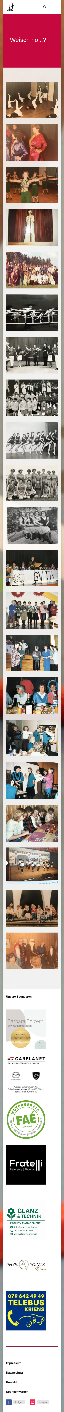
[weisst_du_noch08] (32, 840)
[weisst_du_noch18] (32, 415)
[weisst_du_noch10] (32, 755)
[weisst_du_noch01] (32, 245)
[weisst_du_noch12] (32, 670)
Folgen (19, 1402)
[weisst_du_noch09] (32, 798)
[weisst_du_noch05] (32, 968)
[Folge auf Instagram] (32, 1402)
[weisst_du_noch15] (32, 542)
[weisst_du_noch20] (32, 330)
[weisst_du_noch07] (32, 883)
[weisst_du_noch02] (32, 202)
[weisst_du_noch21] (32, 287)
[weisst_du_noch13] (32, 627)
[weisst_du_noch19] (32, 372)
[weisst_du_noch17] (32, 457)
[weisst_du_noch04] (32, 117)
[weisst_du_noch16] (32, 500)
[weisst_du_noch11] (32, 712)
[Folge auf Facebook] (9, 1402)
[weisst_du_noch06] (32, 925)
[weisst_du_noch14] (32, 585)
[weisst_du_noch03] (32, 159)
